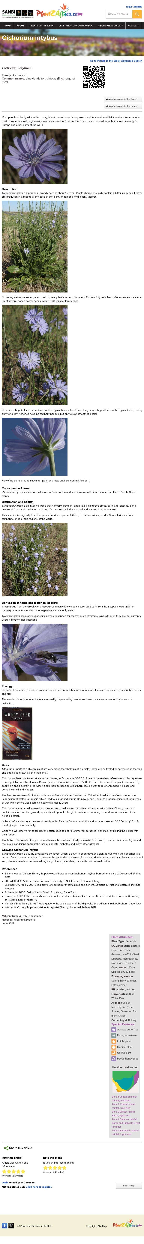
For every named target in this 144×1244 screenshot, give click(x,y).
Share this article (20, 1148)
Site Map (102, 1226)
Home (7, 25)
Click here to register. (39, 1187)
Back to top (129, 1185)
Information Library (110, 25)
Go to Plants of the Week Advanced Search (116, 60)
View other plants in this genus (121, 106)
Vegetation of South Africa (75, 25)
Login (129, 6)
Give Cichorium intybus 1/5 (4, 1171)
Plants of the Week (41, 25)
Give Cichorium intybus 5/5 (23, 1171)
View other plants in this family (121, 99)
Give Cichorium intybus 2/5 (9, 1171)
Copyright (91, 1226)
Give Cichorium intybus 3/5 (13, 1171)
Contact (133, 25)
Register (138, 6)
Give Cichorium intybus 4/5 (18, 1171)
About (20, 25)
